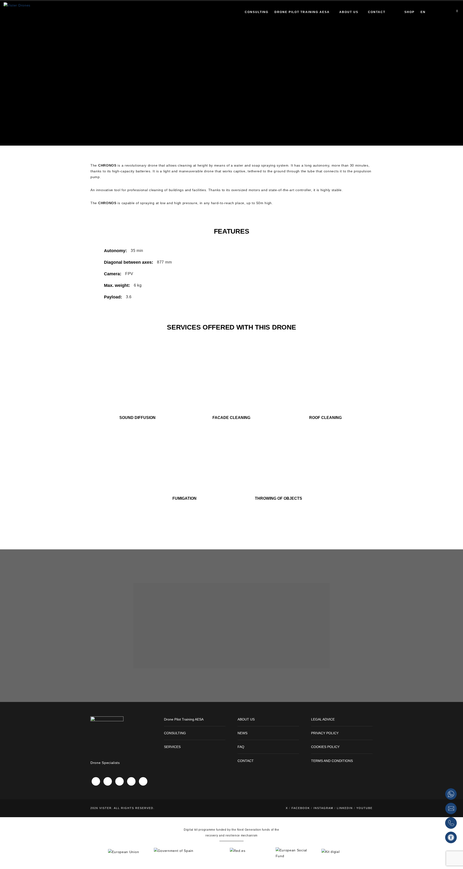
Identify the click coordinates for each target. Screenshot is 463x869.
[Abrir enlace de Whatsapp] (451, 794)
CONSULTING (175, 733)
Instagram (323, 808)
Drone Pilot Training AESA (184, 719)
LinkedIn (345, 808)
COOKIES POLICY (325, 747)
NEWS (242, 733)
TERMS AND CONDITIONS (332, 761)
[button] (451, 837)
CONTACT (246, 761)
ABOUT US (246, 719)
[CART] (391, 12)
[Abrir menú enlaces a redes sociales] (444, 12)
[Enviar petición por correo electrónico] (451, 808)
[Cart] (453, 12)
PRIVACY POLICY (325, 733)
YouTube (364, 808)
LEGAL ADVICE (323, 719)
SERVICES (172, 747)
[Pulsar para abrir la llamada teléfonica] (451, 823)
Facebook (301, 808)
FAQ (241, 747)
